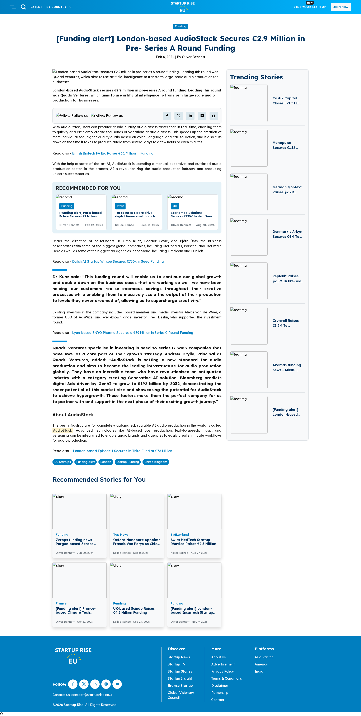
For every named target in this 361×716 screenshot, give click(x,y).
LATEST (36, 7)
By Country (56, 7)
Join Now (340, 7)
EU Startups (62, 462)
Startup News (179, 657)
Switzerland (180, 534)
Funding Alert (85, 462)
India (259, 671)
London (105, 462)
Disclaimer (219, 685)
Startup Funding (128, 462)
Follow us (79, 115)
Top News (120, 534)
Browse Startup (180, 685)
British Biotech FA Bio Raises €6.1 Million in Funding (113, 153)
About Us (218, 657)
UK (175, 206)
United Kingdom (155, 462)
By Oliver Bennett (191, 57)
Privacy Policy (222, 671)
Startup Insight (180, 678)
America (261, 664)
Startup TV (176, 664)
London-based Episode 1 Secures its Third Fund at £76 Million (122, 451)
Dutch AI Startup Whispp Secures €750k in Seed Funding (118, 261)
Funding (180, 26)
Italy (120, 206)
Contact (217, 700)
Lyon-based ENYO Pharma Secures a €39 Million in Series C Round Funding (132, 333)
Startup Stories (180, 671)
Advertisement (223, 664)
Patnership (219, 693)
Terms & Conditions (226, 678)
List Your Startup (310, 5)
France (61, 603)
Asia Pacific (264, 657)
